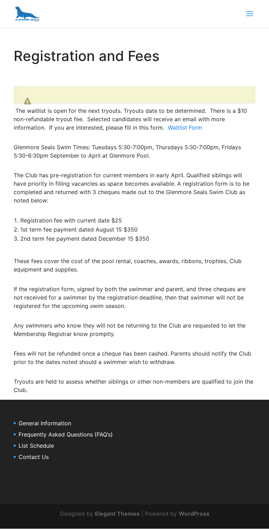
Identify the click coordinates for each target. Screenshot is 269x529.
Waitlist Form (185, 127)
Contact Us (34, 456)
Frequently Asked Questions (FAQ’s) (66, 434)
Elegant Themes (117, 513)
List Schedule (36, 445)
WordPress (194, 513)
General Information (45, 423)
